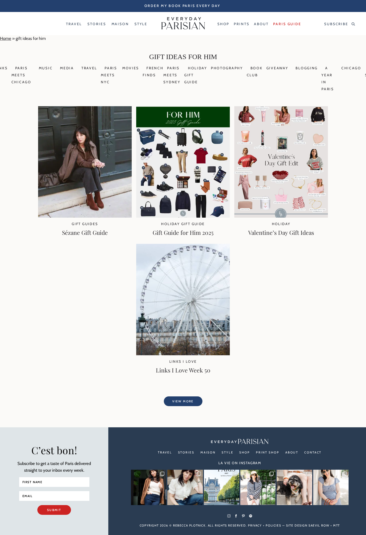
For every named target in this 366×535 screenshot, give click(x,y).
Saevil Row (318, 525)
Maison (208, 452)
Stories (186, 452)
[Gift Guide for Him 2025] (183, 216)
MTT (336, 525)
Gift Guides (85, 224)
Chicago (351, 68)
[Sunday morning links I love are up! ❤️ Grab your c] (148, 487)
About (291, 452)
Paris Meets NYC (109, 75)
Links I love (183, 361)
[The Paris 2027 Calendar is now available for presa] (221, 487)
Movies (130, 68)
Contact (312, 452)
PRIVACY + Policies (264, 525)
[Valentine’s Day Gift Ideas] (281, 216)
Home (5, 38)
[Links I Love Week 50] (183, 353)
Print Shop (267, 452)
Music (46, 68)
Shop (244, 452)
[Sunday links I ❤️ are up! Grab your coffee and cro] (258, 487)
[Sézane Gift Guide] (85, 216)
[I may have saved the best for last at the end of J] (294, 487)
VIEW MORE (183, 401)
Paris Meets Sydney (171, 75)
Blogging (307, 68)
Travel (89, 68)
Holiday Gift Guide (183, 224)
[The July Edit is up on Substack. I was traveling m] (331, 487)
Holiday (281, 224)
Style (227, 452)
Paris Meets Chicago (21, 75)
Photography (227, 68)
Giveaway (277, 68)
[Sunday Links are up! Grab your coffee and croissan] (185, 487)
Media (67, 68)
